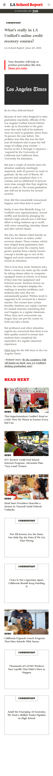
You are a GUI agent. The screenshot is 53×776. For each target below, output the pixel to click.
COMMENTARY (13, 23)
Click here (10, 350)
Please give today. (18, 68)
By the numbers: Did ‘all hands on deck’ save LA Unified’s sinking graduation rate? (25, 363)
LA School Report (26, 5)
